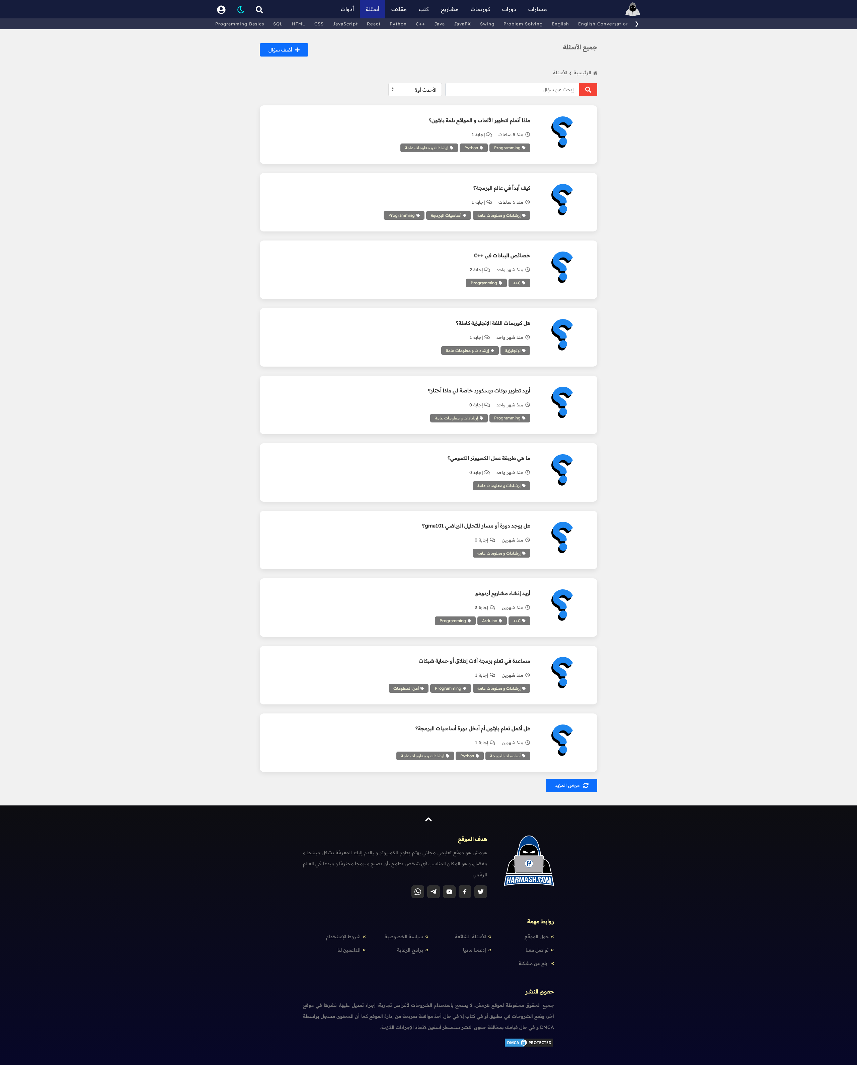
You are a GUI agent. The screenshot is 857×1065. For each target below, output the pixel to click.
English (560, 23)
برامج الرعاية (410, 950)
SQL (278, 23)
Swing (487, 23)
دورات (509, 9)
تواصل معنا (537, 950)
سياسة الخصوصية (404, 937)
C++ (420, 23)
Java (439, 23)
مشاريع (450, 9)
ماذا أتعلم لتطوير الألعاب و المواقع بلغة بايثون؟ (479, 120)
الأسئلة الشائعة (470, 937)
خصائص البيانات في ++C (502, 255)
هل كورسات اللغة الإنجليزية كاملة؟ (493, 323)
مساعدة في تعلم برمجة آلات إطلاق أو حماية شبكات (474, 661)
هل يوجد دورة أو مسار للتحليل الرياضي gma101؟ (476, 525)
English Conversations (604, 23)
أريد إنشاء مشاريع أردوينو (502, 593)
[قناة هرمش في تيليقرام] (433, 891)
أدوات (347, 9)
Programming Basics (239, 23)
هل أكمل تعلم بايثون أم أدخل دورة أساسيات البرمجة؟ (472, 728)
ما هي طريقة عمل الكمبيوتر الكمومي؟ (489, 458)
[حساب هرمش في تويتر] (480, 891)
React (374, 23)
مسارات (537, 9)
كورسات (480, 9)
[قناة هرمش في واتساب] (417, 891)
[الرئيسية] (632, 9)
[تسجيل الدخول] (221, 9)
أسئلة (372, 9)
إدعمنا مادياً (474, 950)
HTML (298, 23)
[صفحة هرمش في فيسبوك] (465, 891)
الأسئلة (562, 73)
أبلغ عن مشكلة (534, 963)
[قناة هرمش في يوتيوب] (449, 891)
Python (398, 23)
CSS (319, 23)
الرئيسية (582, 73)
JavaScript (345, 23)
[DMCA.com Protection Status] (529, 1046)
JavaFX (462, 23)
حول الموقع (537, 937)
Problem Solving (523, 23)
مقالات (399, 9)
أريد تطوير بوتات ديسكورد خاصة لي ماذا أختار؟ (479, 390)
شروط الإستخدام (343, 937)
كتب (424, 9)
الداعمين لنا (349, 950)
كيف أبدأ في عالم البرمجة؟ (501, 188)
